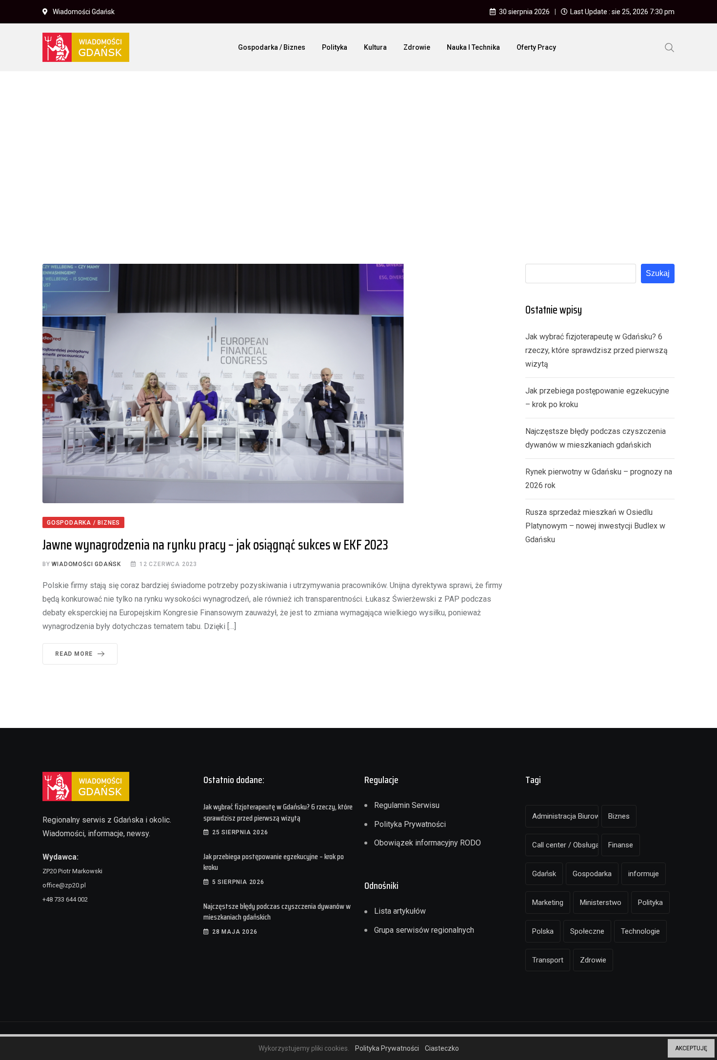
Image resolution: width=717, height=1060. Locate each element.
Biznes (619, 816)
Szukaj (658, 273)
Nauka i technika (473, 47)
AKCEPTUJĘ (691, 1048)
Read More (74, 653)
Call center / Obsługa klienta (565, 845)
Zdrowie (416, 47)
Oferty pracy (536, 47)
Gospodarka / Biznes (271, 47)
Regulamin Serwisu (406, 805)
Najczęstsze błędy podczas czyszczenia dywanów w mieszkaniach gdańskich (277, 911)
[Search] (670, 47)
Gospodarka (592, 873)
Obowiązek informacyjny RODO (427, 842)
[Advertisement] (358, 151)
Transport (547, 960)
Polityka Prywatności (410, 824)
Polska (543, 931)
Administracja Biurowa (565, 816)
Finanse (620, 845)
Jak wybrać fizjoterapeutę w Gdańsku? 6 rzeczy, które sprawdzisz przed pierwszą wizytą (596, 350)
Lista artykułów (400, 911)
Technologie (640, 931)
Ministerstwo (600, 902)
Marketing (547, 902)
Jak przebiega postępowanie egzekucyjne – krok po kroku (273, 861)
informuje (643, 873)
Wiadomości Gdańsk (86, 564)
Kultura (375, 47)
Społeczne (587, 931)
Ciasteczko (442, 1048)
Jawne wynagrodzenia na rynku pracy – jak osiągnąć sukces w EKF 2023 (215, 544)
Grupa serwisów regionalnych (424, 930)
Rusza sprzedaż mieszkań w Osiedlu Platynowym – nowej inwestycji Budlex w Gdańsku (595, 526)
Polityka (334, 47)
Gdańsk (544, 873)
